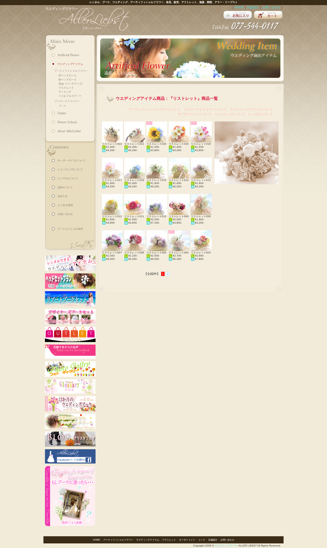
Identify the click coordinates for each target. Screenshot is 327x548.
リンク (201, 540)
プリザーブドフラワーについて (205, 109)
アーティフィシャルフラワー (118, 540)
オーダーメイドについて (195, 114)
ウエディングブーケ (226, 545)
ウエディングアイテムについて (251, 109)
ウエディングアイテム (147, 540)
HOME (239, 7)
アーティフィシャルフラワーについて (155, 109)
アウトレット (169, 540)
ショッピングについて (230, 114)
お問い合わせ (271, 7)
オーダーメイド (187, 540)
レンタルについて (260, 114)
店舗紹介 (253, 7)
